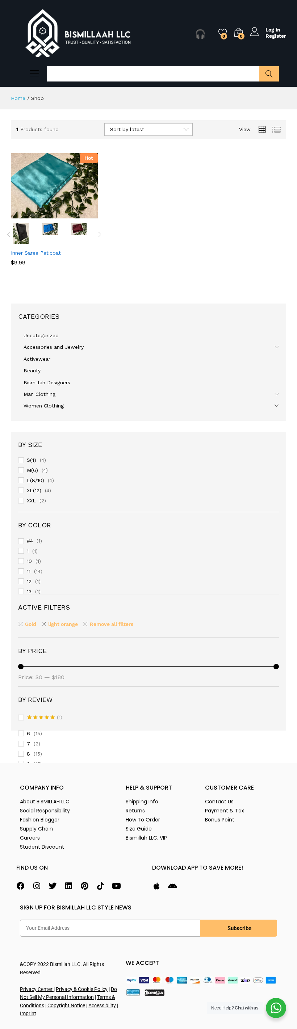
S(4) (31, 460)
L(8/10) (35, 480)
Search (269, 73)
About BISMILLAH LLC (45, 801)
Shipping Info (142, 801)
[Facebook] (21, 886)
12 (29, 581)
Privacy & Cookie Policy (82, 989)
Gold (30, 624)
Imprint (28, 1013)
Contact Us (219, 801)
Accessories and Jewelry (54, 347)
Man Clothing (39, 394)
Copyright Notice (66, 1005)
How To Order (143, 819)
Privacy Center (37, 989)
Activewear (37, 359)
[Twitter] (52, 886)
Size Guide (139, 828)
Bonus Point (219, 819)
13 (29, 591)
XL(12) (34, 490)
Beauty (32, 370)
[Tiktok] (100, 886)
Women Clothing (44, 406)
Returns (135, 810)
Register (275, 36)
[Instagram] (37, 886)
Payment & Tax (224, 810)
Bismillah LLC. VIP (146, 837)
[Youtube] (116, 886)
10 (29, 561)
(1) (44, 717)
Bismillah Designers (47, 382)
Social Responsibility (45, 810)
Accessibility (102, 1005)
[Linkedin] (68, 886)
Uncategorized (41, 335)
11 (28, 571)
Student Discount (42, 846)
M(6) (32, 470)
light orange (63, 624)
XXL (31, 500)
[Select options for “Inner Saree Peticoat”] (36, 214)
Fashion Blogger (39, 819)
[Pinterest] (84, 886)
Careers (30, 837)
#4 (30, 541)
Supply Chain (36, 828)
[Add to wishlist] (70, 214)
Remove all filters (111, 624)
